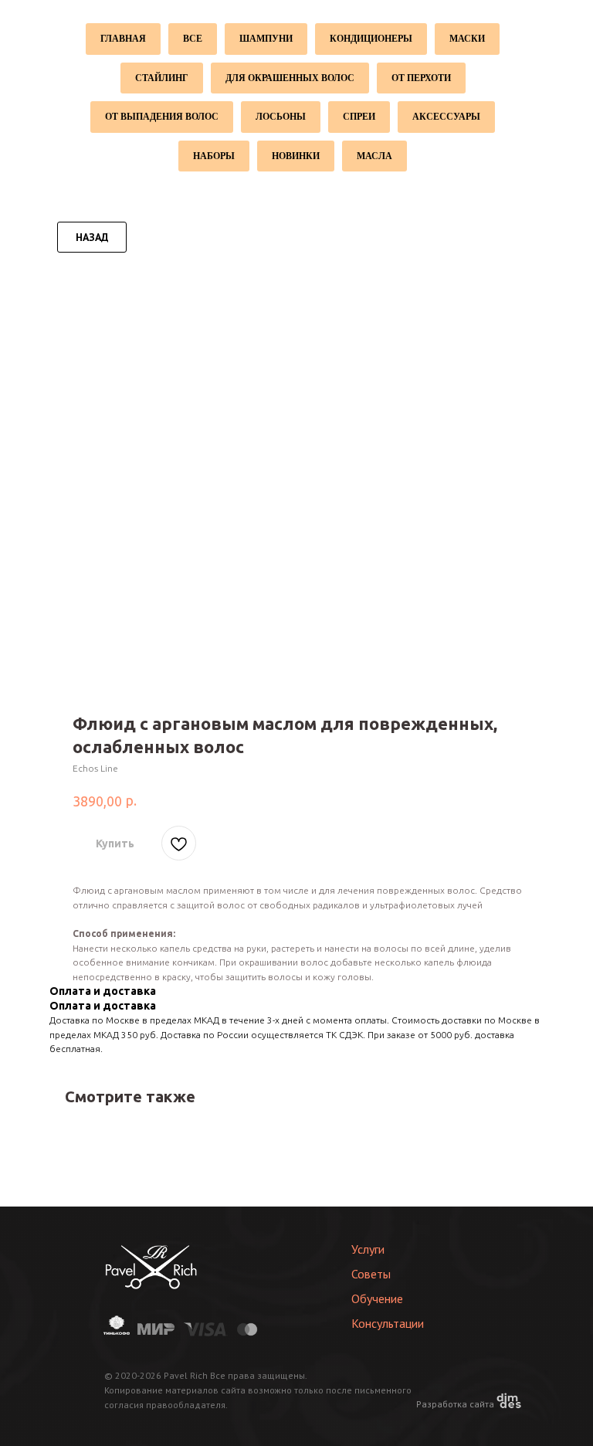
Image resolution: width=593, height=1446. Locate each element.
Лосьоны (281, 116)
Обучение (377, 1298)
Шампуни (266, 38)
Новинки (296, 156)
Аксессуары (446, 116)
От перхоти (421, 78)
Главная (123, 38)
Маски (467, 38)
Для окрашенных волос (289, 78)
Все (192, 38)
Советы (371, 1273)
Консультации (387, 1323)
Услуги (368, 1249)
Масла (374, 156)
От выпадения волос (162, 116)
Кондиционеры (371, 38)
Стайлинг (161, 78)
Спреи (359, 116)
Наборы (214, 156)
